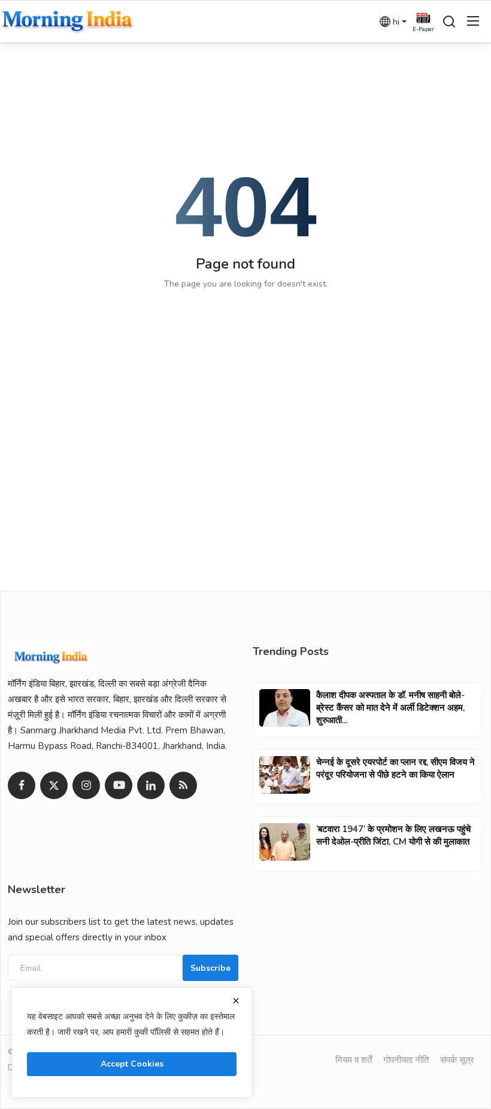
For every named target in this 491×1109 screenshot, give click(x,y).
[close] (236, 1000)
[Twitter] (54, 785)
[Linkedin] (151, 785)
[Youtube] (118, 785)
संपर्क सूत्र (457, 1060)
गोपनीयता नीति (406, 1060)
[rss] (183, 785)
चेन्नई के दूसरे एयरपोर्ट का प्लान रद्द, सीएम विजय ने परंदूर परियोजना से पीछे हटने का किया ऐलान (395, 768)
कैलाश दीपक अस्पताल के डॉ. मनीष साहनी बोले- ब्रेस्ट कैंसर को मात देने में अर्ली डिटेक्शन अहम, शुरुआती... (390, 707)
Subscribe (210, 968)
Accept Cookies (132, 1064)
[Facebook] (21, 785)
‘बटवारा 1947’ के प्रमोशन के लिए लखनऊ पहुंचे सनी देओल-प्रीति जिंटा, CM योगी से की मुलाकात (393, 835)
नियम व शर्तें (353, 1060)
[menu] (473, 21)
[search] (449, 21)
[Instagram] (86, 785)
